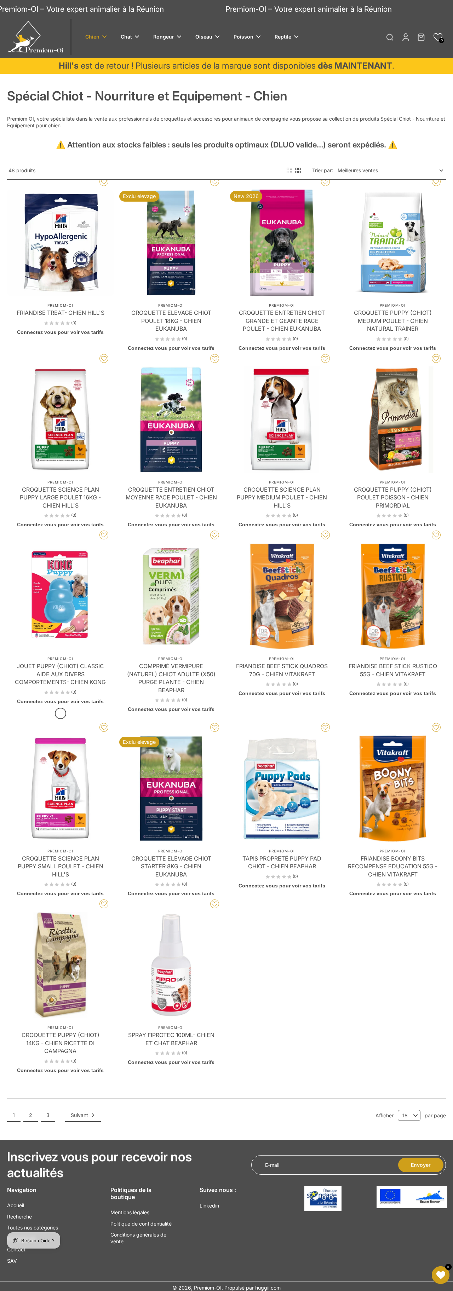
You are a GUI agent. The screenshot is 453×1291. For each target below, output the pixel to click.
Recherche (19, 1217)
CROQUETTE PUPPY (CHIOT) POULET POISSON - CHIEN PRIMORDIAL (393, 497)
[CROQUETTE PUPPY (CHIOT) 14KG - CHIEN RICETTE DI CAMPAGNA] (60, 965)
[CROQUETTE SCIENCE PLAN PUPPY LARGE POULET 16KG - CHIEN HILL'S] (60, 419)
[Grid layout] (298, 170)
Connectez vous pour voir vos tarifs (60, 332)
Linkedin (209, 1206)
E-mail (272, 1165)
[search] (389, 37)
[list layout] (289, 170)
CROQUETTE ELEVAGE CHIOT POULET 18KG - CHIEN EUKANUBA (171, 320)
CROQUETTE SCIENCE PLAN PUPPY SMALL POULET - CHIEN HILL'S (60, 866)
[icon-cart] (421, 37)
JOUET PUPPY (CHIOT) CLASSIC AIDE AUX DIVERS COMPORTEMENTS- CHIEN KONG (60, 673)
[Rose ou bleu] (60, 713)
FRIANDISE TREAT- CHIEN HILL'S (60, 312)
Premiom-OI (208, 1288)
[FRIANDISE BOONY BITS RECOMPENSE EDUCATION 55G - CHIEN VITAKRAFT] (392, 788)
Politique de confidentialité (141, 1224)
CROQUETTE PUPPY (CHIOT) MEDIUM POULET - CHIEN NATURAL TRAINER (393, 320)
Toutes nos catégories (32, 1228)
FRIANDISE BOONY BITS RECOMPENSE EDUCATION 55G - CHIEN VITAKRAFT (392, 866)
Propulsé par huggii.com (252, 1288)
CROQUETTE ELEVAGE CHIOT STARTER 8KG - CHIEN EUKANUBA (171, 866)
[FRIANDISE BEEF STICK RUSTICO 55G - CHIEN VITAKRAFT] (392, 596)
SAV (12, 1261)
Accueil (15, 1205)
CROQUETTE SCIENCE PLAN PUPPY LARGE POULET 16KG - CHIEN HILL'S (60, 497)
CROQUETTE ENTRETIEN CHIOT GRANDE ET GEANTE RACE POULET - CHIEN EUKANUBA (282, 320)
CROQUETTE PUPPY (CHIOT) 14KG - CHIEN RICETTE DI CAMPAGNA (60, 1042)
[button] (438, 37)
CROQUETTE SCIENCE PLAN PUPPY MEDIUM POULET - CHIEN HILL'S (282, 497)
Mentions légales (129, 1212)
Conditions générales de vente (138, 1238)
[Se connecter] (405, 37)
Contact (16, 1249)
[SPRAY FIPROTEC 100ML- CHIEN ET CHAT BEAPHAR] (171, 965)
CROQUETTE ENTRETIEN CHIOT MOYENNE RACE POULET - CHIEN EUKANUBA (171, 497)
